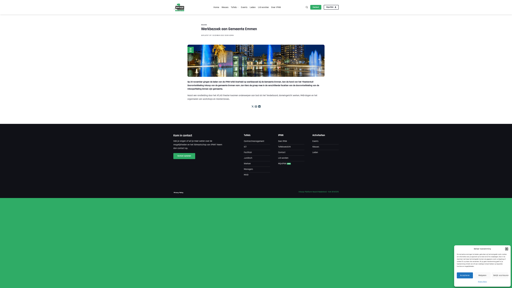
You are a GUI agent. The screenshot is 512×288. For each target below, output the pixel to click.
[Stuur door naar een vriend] (256, 106)
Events (244, 7)
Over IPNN (276, 7)
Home (216, 7)
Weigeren (482, 275)
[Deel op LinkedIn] (259, 106)
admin (231, 35)
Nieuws (225, 7)
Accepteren (465, 275)
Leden (253, 7)
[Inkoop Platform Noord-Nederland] (179, 7)
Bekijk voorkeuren (500, 275)
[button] (506, 249)
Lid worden (263, 7)
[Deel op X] (252, 106)
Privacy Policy (482, 282)
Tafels (234, 7)
